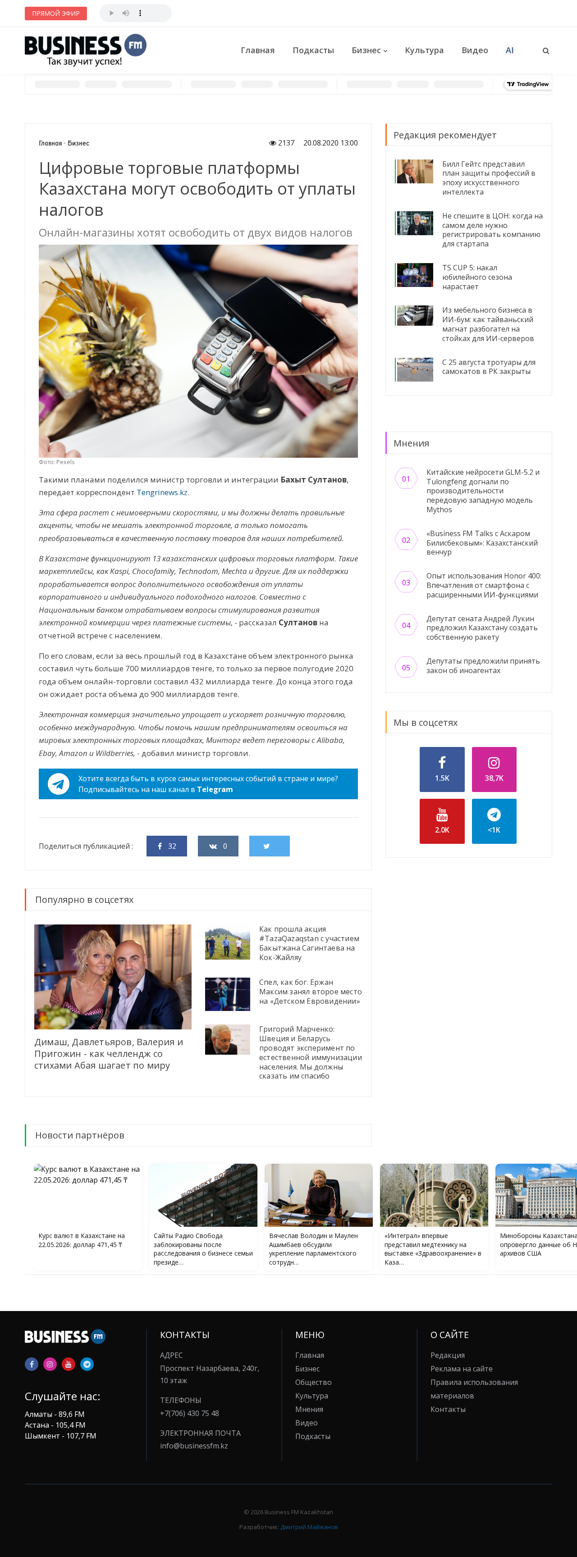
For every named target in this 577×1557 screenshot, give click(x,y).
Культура (424, 50)
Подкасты (313, 50)
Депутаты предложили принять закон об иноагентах (483, 665)
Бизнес (366, 50)
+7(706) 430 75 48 (189, 1413)
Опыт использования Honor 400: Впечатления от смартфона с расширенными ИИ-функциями (483, 585)
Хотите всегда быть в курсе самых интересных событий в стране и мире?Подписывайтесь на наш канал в (208, 784)
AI (510, 50)
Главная (258, 50)
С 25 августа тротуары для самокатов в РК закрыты (489, 367)
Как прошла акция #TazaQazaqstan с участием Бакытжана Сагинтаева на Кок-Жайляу (309, 943)
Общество (313, 1382)
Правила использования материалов (474, 1389)
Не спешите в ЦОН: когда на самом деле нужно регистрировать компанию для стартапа (492, 230)
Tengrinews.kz (162, 492)
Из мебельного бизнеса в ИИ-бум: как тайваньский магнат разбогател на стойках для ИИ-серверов (488, 324)
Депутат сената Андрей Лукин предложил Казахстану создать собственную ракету (482, 628)
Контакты (448, 1409)
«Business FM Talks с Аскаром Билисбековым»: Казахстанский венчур (482, 542)
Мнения (309, 1409)
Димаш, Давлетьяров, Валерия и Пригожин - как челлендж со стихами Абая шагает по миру (108, 1053)
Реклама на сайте (461, 1369)
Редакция (447, 1355)
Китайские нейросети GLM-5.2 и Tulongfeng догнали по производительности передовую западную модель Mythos (483, 490)
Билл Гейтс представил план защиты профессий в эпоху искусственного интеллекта (489, 178)
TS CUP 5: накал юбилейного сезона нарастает (477, 277)
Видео (475, 50)
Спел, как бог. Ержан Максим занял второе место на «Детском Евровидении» (310, 991)
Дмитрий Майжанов (309, 1527)
